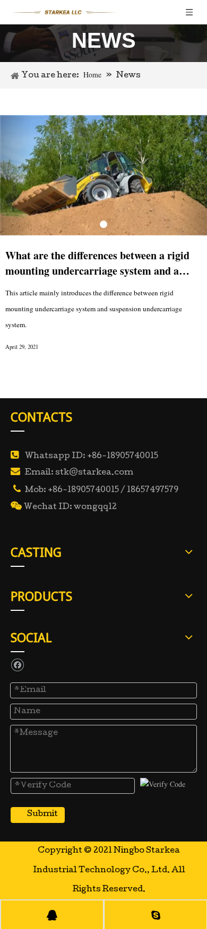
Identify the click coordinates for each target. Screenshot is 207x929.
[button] (15, 175)
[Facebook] (17, 664)
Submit (42, 814)
